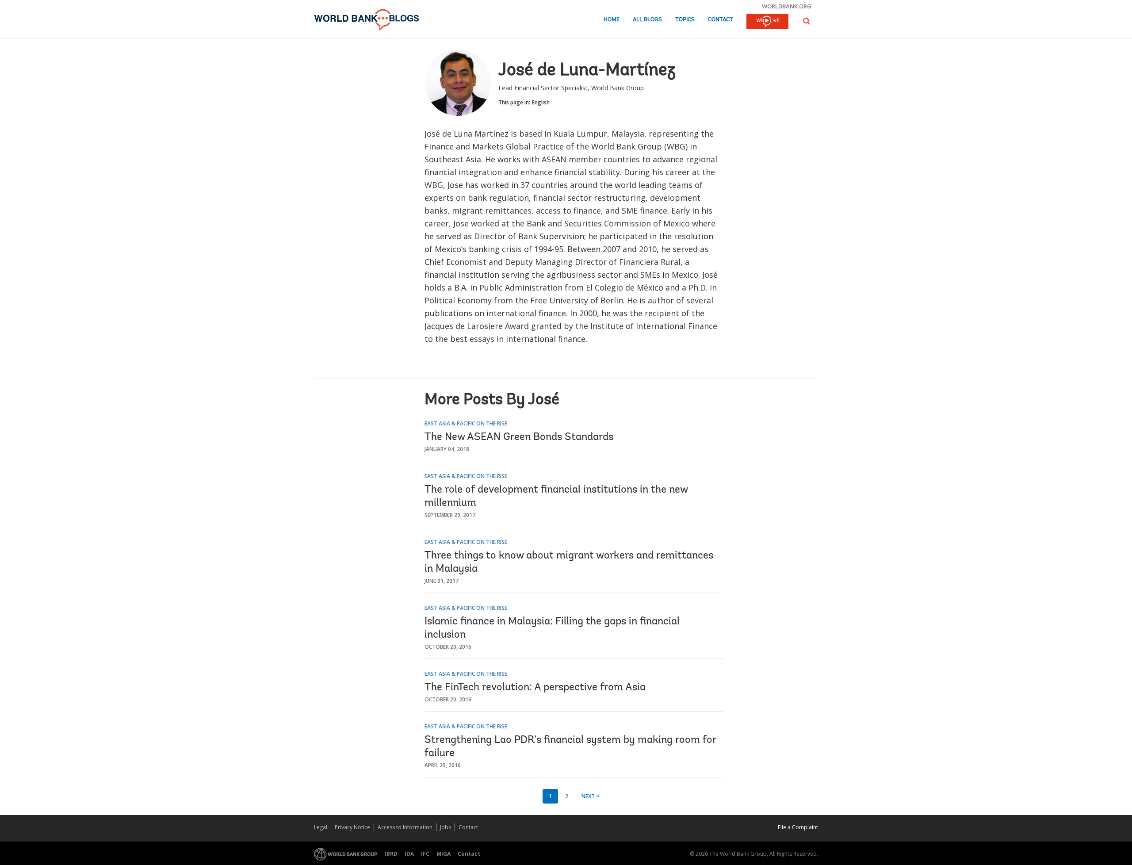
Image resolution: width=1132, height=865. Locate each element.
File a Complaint (798, 827)
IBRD (391, 853)
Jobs (445, 827)
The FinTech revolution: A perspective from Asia (535, 687)
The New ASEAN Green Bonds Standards (518, 437)
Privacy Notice (352, 827)
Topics (685, 20)
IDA (409, 853)
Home (612, 20)
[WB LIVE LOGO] (767, 22)
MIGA (443, 853)
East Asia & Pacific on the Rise (465, 423)
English (541, 102)
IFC (425, 853)
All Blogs (647, 20)
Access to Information (405, 827)
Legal (320, 827)
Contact (720, 20)
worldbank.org (786, 6)
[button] (806, 21)
